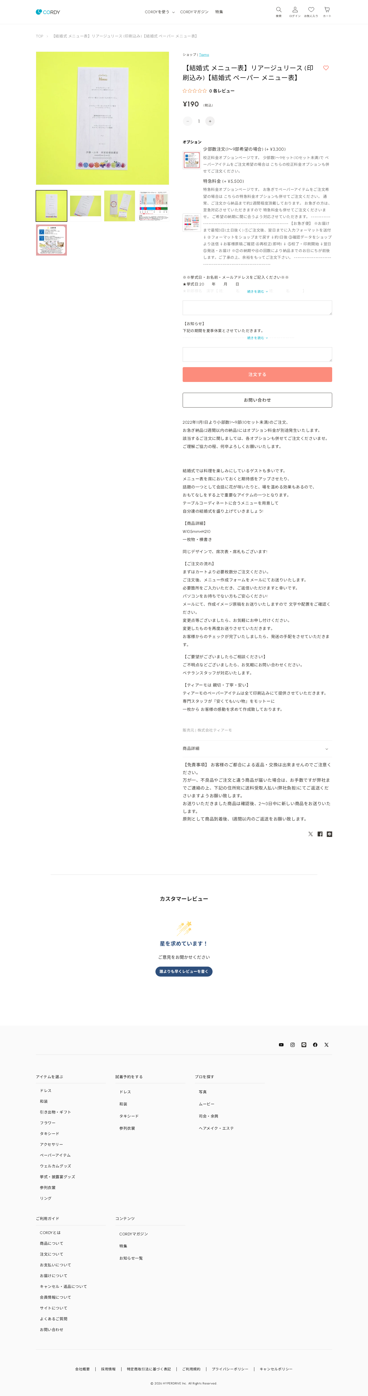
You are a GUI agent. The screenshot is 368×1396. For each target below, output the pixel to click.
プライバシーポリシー (230, 1369)
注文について (52, 1254)
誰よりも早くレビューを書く (184, 971)
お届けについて (53, 1276)
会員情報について (55, 1297)
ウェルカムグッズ (55, 1166)
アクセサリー (51, 1144)
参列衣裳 (47, 1187)
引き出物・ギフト (55, 1112)
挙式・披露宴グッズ (57, 1177)
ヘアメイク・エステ (216, 1128)
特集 (123, 1246)
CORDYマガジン (133, 1234)
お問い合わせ (52, 1330)
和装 (44, 1101)
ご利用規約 (191, 1369)
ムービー (206, 1104)
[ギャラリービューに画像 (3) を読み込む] (119, 206)
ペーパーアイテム (55, 1155)
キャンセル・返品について (63, 1286)
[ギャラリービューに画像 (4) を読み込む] (153, 206)
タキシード (50, 1134)
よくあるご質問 (53, 1319)
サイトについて (53, 1308)
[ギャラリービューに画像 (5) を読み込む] (51, 240)
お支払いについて (55, 1265)
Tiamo (204, 55)
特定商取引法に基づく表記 (149, 1369)
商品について (52, 1243)
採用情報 (108, 1369)
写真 (203, 1092)
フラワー (47, 1123)
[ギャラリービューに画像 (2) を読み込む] (85, 206)
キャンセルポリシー (276, 1369)
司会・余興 (208, 1116)
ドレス (46, 1090)
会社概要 (82, 1369)
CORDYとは (50, 1232)
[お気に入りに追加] (326, 68)
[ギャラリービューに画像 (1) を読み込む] (51, 206)
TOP (39, 36)
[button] (159, 12)
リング (46, 1198)
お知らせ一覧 (131, 1258)
